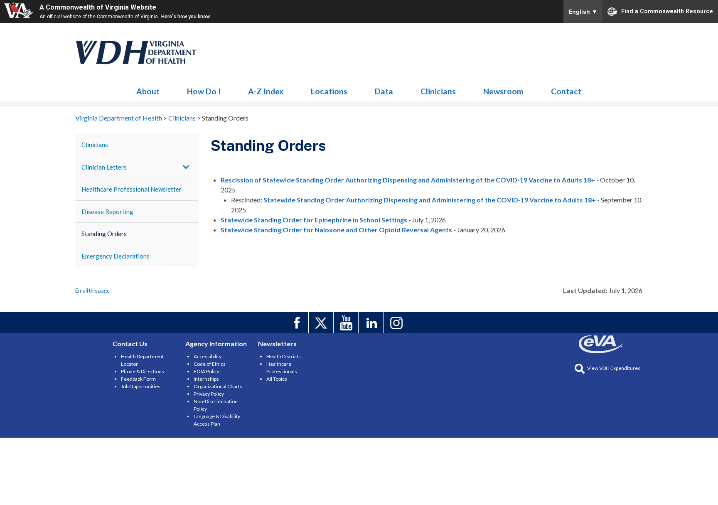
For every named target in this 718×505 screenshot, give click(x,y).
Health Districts (283, 356)
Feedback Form (138, 379)
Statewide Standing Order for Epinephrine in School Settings (314, 220)
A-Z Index (265, 91)
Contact (566, 91)
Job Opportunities (140, 386)
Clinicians (136, 52)
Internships (206, 379)
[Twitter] (322, 322)
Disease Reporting (107, 211)
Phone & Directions (142, 371)
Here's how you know (185, 17)
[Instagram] (397, 322)
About (148, 91)
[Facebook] (297, 322)
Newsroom (503, 91)
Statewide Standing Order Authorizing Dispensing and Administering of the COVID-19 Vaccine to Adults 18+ (429, 200)
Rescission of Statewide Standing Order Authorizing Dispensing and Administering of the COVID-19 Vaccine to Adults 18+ (408, 180)
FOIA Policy (206, 371)
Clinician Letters (104, 167)
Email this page (92, 290)
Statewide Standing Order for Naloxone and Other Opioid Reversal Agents (336, 230)
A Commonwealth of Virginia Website (97, 7)
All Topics (276, 379)
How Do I (204, 91)
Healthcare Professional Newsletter (131, 189)
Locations (329, 91)
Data (384, 91)
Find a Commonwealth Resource (667, 10)
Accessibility (207, 356)
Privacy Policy (209, 394)
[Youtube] (347, 322)
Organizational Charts (218, 386)
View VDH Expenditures (613, 368)
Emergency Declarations (115, 256)
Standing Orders (104, 233)
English (583, 11)
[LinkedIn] (372, 322)
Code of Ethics (210, 364)
